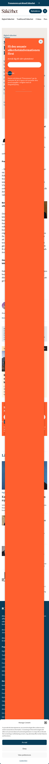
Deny (25, 749)
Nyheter (7, 37)
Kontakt (5, 685)
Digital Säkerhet (8, 19)
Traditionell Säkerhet (25, 19)
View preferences (24, 755)
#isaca (4, 313)
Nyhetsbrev (35, 11)
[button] (45, 723)
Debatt (4, 671)
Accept (24, 742)
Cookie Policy (23, 760)
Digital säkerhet (10, 35)
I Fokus (38, 19)
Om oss (4, 689)
